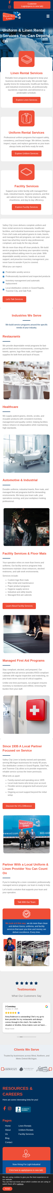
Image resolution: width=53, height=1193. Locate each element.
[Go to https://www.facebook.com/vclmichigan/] (9, 2)
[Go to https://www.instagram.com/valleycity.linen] (9, 7)
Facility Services (26, 1134)
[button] (2, 1069)
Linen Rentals (25, 1126)
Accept (7, 1189)
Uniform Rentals (26, 1130)
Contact (8, 1142)
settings (20, 1184)
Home (8, 1126)
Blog (7, 1138)
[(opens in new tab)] (23, 1109)
